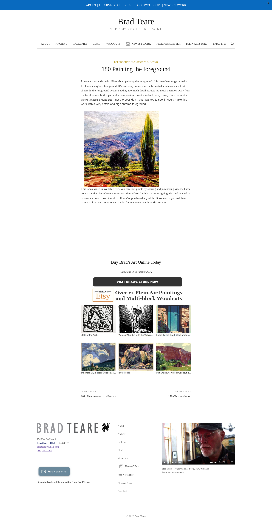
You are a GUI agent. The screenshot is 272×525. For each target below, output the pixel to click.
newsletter (66, 482)
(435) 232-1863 (44, 450)
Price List (220, 43)
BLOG (137, 5)
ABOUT (91, 5)
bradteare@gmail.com (48, 446)
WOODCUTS (152, 5)
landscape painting (145, 62)
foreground (122, 62)
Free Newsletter (168, 43)
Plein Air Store (196, 43)
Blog (96, 43)
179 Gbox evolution (179, 396)
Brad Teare (136, 21)
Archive (61, 43)
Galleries (80, 43)
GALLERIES (122, 5)
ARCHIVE (105, 5)
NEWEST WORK (175, 5)
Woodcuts (112, 43)
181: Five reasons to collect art (98, 396)
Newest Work (141, 43)
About (45, 43)
